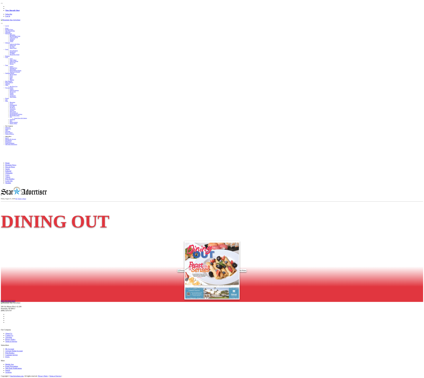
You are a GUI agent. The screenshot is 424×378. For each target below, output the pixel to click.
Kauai (11, 75)
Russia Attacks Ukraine (15, 70)
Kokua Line (13, 45)
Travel (11, 103)
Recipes (12, 64)
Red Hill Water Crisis (15, 36)
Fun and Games (9, 87)
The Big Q (12, 107)
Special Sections (14, 112)
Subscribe (8, 14)
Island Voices (13, 48)
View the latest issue (8, 301)
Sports (7, 49)
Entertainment (13, 105)
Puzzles (11, 93)
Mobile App (8, 141)
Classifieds (12, 119)
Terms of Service (9, 134)
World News (13, 69)
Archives (12, 110)
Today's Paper (22, 199)
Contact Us (8, 128)
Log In (7, 16)
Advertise (7, 131)
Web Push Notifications (11, 144)
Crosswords (13, 95)
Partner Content (14, 122)
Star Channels (8, 81)
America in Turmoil (15, 71)
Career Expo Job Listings (20, 118)
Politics (11, 66)
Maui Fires (12, 34)
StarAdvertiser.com (17, 376)
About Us (7, 127)
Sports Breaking (14, 50)
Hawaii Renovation (14, 115)
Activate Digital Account (14, 351)
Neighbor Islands (9, 73)
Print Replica (8, 140)
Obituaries (7, 32)
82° (16, 199)
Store (11, 120)
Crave (11, 58)
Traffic (11, 41)
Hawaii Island (13, 74)
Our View (12, 46)
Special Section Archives (16, 114)
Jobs (11, 116)
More (6, 101)
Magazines (12, 102)
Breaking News (9, 29)
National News (13, 67)
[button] (2, 3)
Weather (12, 40)
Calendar (7, 83)
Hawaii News (8, 33)
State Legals (13, 111)
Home (6, 28)
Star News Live (13, 86)
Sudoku (12, 94)
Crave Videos (13, 60)
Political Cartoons (14, 90)
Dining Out (12, 62)
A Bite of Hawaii (14, 61)
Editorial (7, 42)
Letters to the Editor (15, 44)
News (6, 65)
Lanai (11, 77)
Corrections (13, 109)
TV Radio (12, 53)
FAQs (6, 130)
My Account (9, 349)
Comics (11, 89)
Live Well (12, 106)
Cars (6, 99)
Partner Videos (13, 123)
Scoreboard (13, 52)
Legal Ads (8, 181)
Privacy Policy (9, 132)
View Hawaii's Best (12, 10)
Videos (7, 177)
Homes (7, 98)
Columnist (12, 38)
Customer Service (11, 355)
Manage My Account (10, 139)
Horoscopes (13, 91)
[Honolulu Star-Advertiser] (10, 20)
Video (6, 85)
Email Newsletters (9, 143)
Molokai (12, 79)
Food (6, 57)
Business (7, 56)
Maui (11, 78)
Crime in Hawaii (14, 37)
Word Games (13, 97)
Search (7, 137)
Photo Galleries (9, 82)
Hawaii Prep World (14, 54)
